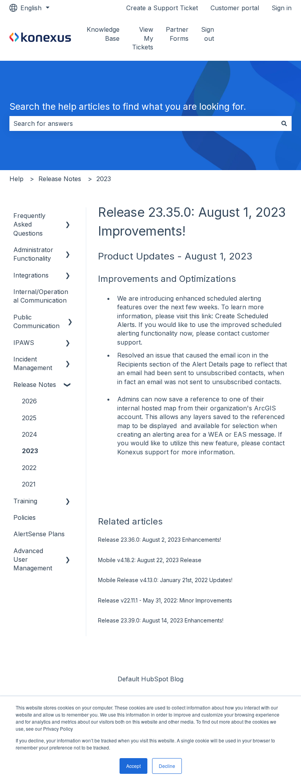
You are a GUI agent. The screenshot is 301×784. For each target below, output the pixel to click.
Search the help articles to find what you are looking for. (127, 106)
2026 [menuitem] (29, 401)
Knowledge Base (103, 33)
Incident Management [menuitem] (32, 363)
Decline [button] (167, 765)
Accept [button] (133, 765)
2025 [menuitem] (29, 418)
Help (16, 179)
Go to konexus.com (264, 38)
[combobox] (143, 123)
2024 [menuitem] (29, 434)
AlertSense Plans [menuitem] (39, 534)
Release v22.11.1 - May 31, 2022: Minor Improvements (165, 600)
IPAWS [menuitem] (23, 343)
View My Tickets (142, 38)
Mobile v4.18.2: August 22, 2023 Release (149, 560)
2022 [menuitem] (29, 468)
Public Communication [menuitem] (36, 321)
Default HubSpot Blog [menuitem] (150, 679)
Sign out (207, 33)
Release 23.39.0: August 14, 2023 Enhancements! (160, 620)
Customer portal (234, 8)
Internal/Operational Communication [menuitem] (40, 296)
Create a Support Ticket (162, 8)
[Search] (284, 123)
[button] (68, 216)
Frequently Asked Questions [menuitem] (29, 224)
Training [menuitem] (25, 501)
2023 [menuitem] (30, 451)
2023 (103, 179)
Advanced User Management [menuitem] (32, 559)
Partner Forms (177, 33)
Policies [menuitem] (24, 517)
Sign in (282, 8)
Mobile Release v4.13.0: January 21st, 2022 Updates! (165, 580)
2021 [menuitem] (29, 484)
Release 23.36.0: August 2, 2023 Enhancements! (159, 539)
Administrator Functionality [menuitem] (33, 254)
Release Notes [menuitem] (34, 384)
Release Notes (59, 179)
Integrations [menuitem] (31, 275)
